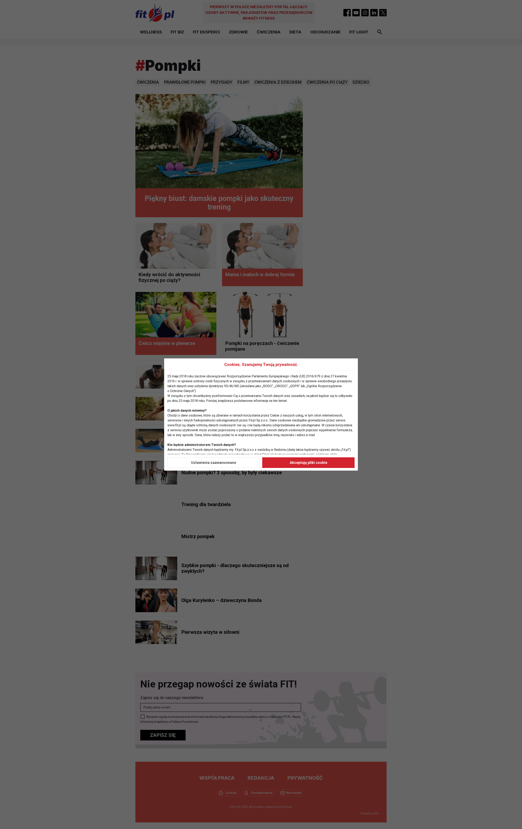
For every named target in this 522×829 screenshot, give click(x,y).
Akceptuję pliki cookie (308, 462)
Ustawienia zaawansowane (213, 462)
